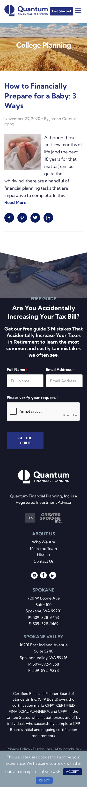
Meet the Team (43, 548)
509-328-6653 (46, 617)
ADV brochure (66, 749)
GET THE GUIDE (25, 440)
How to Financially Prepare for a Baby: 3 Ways (40, 95)
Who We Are (43, 542)
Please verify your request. (32, 397)
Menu (78, 10)
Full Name (17, 369)
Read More (15, 202)
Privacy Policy (18, 749)
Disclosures (42, 749)
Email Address (60, 369)
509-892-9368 (46, 664)
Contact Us (44, 561)
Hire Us (43, 554)
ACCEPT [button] (72, 771)
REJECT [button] (44, 780)
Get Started (61, 11)
